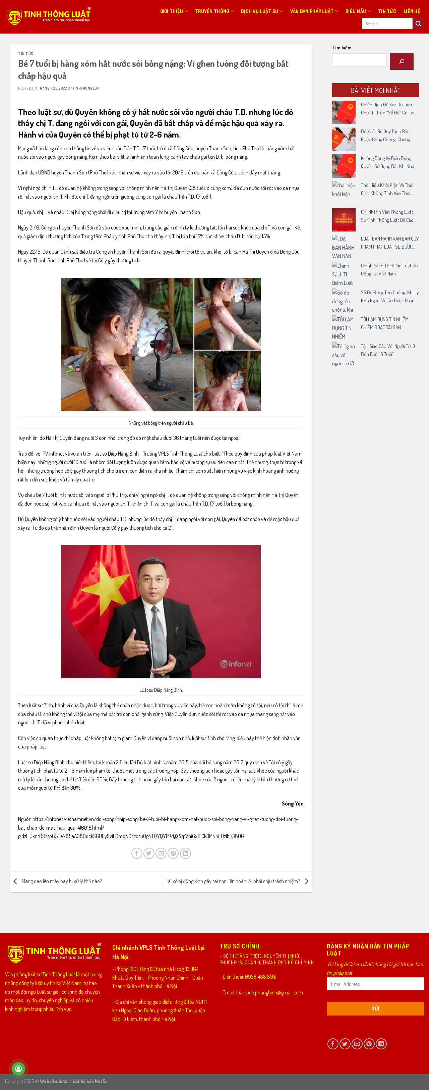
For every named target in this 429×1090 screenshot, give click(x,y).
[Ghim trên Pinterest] (173, 853)
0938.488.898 (260, 976)
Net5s (101, 1081)
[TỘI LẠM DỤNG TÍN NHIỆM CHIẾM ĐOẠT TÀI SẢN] (344, 327)
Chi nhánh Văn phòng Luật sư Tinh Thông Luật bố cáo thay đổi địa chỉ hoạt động (387, 216)
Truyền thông (212, 11)
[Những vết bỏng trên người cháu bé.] (161, 344)
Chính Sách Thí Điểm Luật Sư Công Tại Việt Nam (389, 269)
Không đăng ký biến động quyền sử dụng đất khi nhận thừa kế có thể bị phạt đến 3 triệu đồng (389, 162)
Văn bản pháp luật (312, 11)
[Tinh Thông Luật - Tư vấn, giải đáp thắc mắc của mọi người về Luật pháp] (48, 17)
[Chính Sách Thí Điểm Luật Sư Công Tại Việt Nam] (344, 273)
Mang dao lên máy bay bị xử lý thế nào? (61, 881)
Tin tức (387, 11)
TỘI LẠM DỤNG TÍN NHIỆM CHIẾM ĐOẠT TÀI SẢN (385, 323)
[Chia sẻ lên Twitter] (149, 853)
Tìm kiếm (342, 47)
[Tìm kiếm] (402, 61)
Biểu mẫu (356, 11)
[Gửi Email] (161, 853)
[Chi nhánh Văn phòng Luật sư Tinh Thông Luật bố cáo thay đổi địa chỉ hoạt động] (344, 219)
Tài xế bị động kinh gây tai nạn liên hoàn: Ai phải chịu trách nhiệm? (233, 881)
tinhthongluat (87, 88)
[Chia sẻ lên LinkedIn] (185, 853)
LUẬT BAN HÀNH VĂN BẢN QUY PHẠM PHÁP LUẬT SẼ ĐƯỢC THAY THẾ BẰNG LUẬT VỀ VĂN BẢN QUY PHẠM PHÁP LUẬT (390, 243)
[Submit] (418, 23)
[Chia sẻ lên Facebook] (136, 853)
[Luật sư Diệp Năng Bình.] (161, 611)
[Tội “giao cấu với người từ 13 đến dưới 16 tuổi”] (344, 354)
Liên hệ (412, 11)
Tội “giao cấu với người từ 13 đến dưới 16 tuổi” (388, 350)
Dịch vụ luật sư (259, 11)
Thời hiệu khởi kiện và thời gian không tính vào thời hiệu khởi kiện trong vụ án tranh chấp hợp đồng (387, 189)
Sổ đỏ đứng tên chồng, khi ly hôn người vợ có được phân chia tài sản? (390, 297)
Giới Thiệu (171, 11)
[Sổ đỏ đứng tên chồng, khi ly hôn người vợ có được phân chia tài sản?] (344, 300)
